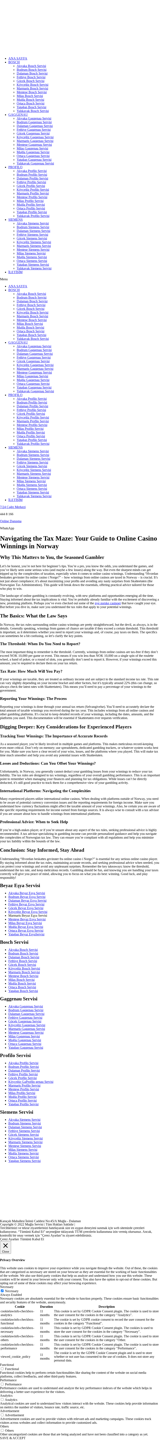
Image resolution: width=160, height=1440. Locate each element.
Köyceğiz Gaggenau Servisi (35, 137)
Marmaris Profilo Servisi (33, 193)
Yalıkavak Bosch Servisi (33, 111)
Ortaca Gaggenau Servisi (33, 156)
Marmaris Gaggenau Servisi (35, 141)
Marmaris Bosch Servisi (32, 88)
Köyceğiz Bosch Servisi (32, 84)
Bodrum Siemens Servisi (33, 227)
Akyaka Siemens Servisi (33, 223)
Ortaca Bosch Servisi (30, 103)
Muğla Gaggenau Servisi (33, 152)
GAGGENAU (18, 114)
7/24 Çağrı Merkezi (13, 507)
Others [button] (4, 1426)
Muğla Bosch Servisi (30, 99)
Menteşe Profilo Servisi (32, 197)
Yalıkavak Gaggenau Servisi (35, 163)
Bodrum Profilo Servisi (32, 174)
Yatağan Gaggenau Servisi (34, 159)
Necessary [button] (7, 1287)
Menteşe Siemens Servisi (33, 249)
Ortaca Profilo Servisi (31, 208)
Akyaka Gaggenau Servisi (34, 118)
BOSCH (14, 62)
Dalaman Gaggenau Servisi (35, 126)
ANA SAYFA (17, 58)
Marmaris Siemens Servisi (34, 246)
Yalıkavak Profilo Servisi (33, 216)
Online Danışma (10, 521)
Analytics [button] (6, 1395)
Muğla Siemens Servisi (32, 257)
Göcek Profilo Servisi (31, 186)
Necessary (12, 1291)
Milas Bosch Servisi (30, 96)
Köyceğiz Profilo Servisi (33, 189)
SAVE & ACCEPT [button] (13, 1438)
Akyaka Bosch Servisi (31, 66)
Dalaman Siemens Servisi (33, 231)
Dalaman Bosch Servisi (32, 73)
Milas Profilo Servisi (30, 201)
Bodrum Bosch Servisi (31, 69)
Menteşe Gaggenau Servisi (34, 144)
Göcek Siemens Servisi (32, 238)
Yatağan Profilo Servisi (32, 212)
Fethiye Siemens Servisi (32, 234)
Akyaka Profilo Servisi (32, 171)
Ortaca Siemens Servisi (32, 261)
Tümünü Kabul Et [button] (32, 1239)
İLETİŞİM (15, 272)
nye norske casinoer (108, 603)
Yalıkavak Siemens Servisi (34, 268)
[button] (80, 279)
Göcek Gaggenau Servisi (33, 133)
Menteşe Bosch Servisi (32, 92)
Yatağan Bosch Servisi (31, 107)
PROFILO (15, 167)
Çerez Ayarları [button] (9, 1239)
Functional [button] (7, 1364)
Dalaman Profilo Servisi (32, 178)
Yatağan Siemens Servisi (33, 264)
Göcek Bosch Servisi (30, 81)
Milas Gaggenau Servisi (32, 148)
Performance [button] (8, 1380)
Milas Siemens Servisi (31, 253)
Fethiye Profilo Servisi (31, 182)
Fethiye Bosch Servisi (31, 77)
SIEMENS (15, 219)
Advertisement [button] (9, 1411)
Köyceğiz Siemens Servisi (34, 242)
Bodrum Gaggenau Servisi (34, 122)
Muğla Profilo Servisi (31, 204)
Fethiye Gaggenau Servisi (34, 129)
